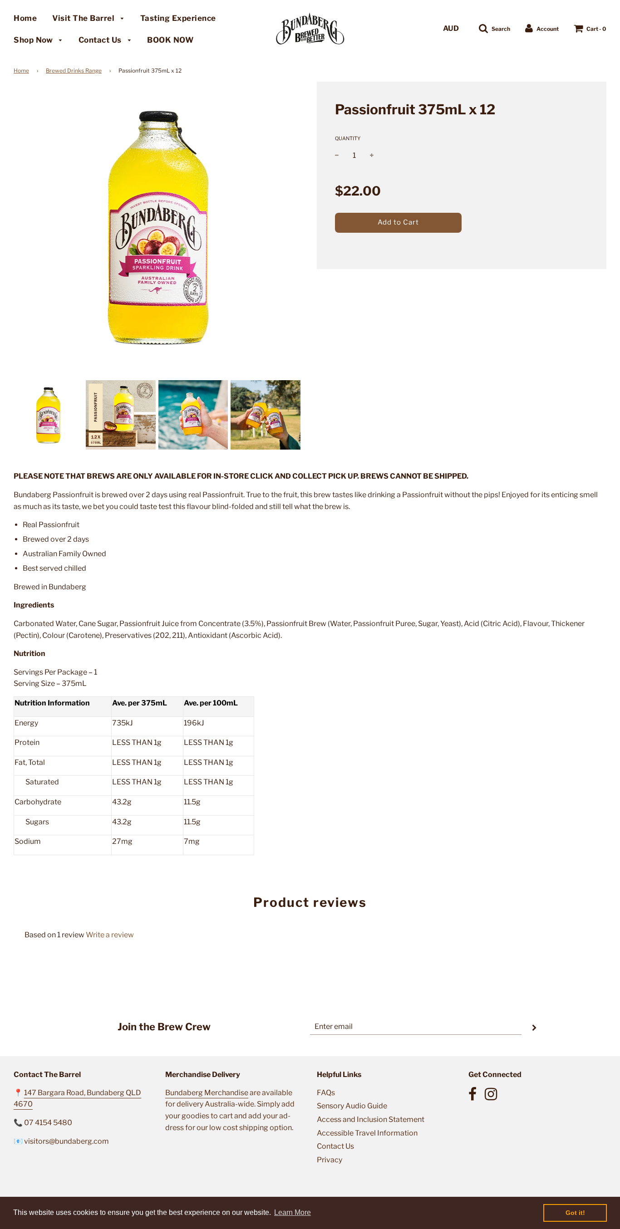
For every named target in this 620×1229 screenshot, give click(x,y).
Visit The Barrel (84, 18)
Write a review (110, 934)
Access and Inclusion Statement (370, 1119)
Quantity (347, 138)
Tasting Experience (178, 18)
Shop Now (34, 39)
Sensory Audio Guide (352, 1106)
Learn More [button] (292, 1212)
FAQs (326, 1092)
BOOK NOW (170, 39)
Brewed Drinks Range (74, 70)
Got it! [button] (575, 1212)
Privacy (329, 1160)
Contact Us (101, 39)
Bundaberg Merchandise (206, 1092)
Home (25, 18)
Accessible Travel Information (367, 1133)
